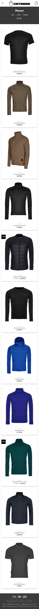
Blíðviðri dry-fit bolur (20, 72)
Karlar (19, 15)
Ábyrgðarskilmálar (12, 601)
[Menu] (2, 3)
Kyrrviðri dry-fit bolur (19, 225)
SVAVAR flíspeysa (19, 533)
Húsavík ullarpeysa (19, 174)
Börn (17, 600)
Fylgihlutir (22, 600)
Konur (8, 600)
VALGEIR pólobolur (19, 584)
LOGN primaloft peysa (19, 277)
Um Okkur (29, 600)
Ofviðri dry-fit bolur (19, 328)
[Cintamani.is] (19, 3)
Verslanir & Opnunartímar (25, 601)
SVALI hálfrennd (19, 430)
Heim (13, 15)
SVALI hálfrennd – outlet (19, 481)
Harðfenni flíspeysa (19, 123)
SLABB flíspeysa (19, 379)
